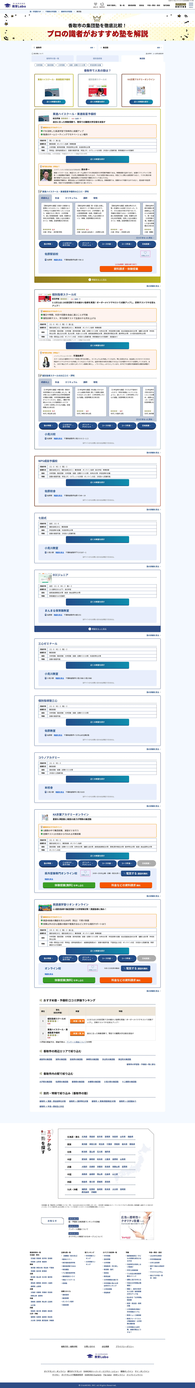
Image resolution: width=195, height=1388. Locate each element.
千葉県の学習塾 (51, 11)
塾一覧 (122, 5)
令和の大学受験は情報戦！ (134, 1284)
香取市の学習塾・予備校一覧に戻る (141, 1064)
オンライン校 (53, 968)
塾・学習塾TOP (35, 11)
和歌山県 (116, 1166)
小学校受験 (108, 1289)
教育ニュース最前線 (134, 1315)
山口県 (115, 1174)
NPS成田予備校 (47, 461)
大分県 (115, 1189)
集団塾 (79, 11)
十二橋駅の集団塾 (129, 1081)
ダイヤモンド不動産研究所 (72, 1374)
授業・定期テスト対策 (77, 65)
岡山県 (99, 1174)
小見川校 (50, 434)
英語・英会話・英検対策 (134, 1304)
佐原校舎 (50, 491)
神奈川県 (93, 1144)
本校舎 (49, 787)
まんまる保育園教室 (57, 610)
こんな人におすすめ (67, 244)
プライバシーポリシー (125, 1346)
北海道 (84, 1136)
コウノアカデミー (49, 757)
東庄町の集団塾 (124, 1059)
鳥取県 (84, 1174)
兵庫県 (92, 1166)
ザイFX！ (56, 1374)
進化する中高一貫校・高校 (156, 1276)
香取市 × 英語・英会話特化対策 (52, 1101)
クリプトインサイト (135, 1374)
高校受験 (50, 65)
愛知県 (84, 1159)
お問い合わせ (89, 1346)
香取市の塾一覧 (52, 58)
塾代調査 (166, 5)
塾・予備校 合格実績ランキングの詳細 (84, 1221)
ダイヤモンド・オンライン (55, 1371)
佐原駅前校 (51, 254)
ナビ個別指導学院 (68, 1273)
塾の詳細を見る (153, 286)
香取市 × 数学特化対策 (78, 1101)
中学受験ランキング (90, 1257)
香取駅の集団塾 (78, 1081)
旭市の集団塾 (61, 1059)
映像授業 (65, 1305)
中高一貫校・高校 (153, 5)
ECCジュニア (60, 575)
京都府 (99, 1166)
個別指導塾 (132, 5)
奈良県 (107, 1166)
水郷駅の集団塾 (94, 1081)
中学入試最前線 (132, 1270)
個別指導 (65, 1295)
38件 (76, 118)
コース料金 (126, 244)
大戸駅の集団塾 (45, 1081)
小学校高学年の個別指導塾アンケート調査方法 (68, 340)
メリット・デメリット (86, 244)
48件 (76, 299)
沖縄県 (94, 1192)
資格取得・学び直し (111, 1266)
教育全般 (107, 1276)
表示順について (38, 53)
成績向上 (45, 197)
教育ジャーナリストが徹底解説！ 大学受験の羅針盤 (134, 1321)
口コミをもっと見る (144, 238)
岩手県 (99, 1136)
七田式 (42, 518)
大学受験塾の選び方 (111, 1280)
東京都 (84, 1144)
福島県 (130, 1136)
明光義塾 (65, 1269)
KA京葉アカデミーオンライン (71, 814)
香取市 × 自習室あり (127, 1101)
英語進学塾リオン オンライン (71, 904)
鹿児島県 (85, 1192)
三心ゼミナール (47, 643)
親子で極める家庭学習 (157, 1267)
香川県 (92, 1181)
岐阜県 (99, 1159)
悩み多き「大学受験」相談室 (134, 1298)
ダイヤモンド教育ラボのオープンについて (85, 1236)
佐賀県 (92, 1189)
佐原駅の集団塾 (62, 1081)
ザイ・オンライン (142, 1371)
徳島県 (84, 1181)
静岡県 (92, 1159)
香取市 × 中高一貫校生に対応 (51, 1106)
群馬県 (132, 1144)
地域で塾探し (111, 5)
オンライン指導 (67, 1301)
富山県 (92, 1151)
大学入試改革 (155, 1262)
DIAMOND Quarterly (93, 1374)
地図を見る (58, 259)
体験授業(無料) (69, 885)
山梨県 (122, 1159)
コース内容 (106, 244)
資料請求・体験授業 (126, 269)
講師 (85, 197)
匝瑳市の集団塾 (76, 1059)
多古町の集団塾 (108, 1059)
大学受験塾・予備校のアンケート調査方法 (67, 154)
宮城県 (107, 1136)
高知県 (107, 1181)
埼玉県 (101, 1144)
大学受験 (61, 65)
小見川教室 (51, 548)
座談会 (141, 5)
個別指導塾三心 (47, 700)
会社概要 (105, 1346)
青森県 (92, 1136)
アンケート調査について (76, 1042)
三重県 (107, 1159)
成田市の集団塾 (45, 1059)
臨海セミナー (67, 1259)
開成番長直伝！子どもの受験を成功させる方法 (134, 1258)
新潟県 (84, 1151)
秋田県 (115, 1136)
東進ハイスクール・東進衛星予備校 (74, 114)
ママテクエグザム (156, 1272)
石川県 (99, 1151)
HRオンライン (119, 1374)
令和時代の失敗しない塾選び (134, 1265)
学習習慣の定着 (95, 65)
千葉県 (109, 1144)
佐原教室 (50, 731)
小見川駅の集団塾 (111, 1081)
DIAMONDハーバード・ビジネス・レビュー (101, 1371)
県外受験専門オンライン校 (61, 873)
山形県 (122, 1136)
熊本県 (107, 1189)
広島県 (107, 1174)
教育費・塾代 (108, 1269)
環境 (95, 197)
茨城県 (117, 1144)
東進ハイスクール (68, 1280)
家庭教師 (107, 1292)
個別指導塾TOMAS (69, 1266)
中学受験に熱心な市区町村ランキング (111, 1284)
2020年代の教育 (156, 1256)
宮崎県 (122, 1189)
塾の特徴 (47, 244)
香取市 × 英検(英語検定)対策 (104, 1101)
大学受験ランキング (90, 1263)
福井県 (107, 1151)
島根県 (92, 1174)
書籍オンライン (127, 1371)
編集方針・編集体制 (69, 1346)
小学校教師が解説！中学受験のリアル (134, 1310)
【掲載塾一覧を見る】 (70, 1256)
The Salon (107, 1374)
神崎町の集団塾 (92, 1059)
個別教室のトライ (68, 1276)
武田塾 (64, 1283)
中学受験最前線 (155, 1259)
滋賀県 (124, 1166)
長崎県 (99, 1189)
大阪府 (84, 1166)
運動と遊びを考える (134, 1279)
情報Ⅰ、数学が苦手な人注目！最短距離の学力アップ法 (134, 1291)
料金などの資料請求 (125, 885)
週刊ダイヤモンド (74, 1371)
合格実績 (145, 244)
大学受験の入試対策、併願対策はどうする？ (134, 1329)
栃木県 (124, 1144)
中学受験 (39, 65)
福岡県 (84, 1189)
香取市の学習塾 (66, 11)
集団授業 (65, 1298)
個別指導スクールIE (64, 294)
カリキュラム (71, 197)
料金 (57, 197)
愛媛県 (99, 1181)
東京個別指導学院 (68, 1262)
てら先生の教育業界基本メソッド (134, 1274)
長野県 (115, 1159)
